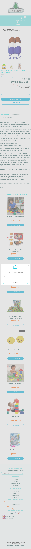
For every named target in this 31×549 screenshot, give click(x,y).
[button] (8, 547)
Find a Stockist (15, 485)
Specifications (15, 114)
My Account (15, 479)
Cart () (25, 19)
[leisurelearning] (15, 7)
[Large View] (4, 66)
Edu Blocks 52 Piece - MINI (15, 216)
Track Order (16, 481)
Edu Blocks (15, 416)
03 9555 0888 (16, 504)
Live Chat (16, 509)
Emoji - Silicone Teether (15, 350)
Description (5, 114)
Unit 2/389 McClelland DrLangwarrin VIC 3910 (16, 502)
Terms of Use (15, 491)
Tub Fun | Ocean (15, 450)
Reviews (4, 117)
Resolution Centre (15, 483)
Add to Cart (14, 99)
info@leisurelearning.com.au (17, 506)
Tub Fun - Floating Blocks (16, 383)
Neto (22, 545)
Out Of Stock (15, 325)
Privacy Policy (15, 493)
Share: (3, 77)
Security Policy (15, 497)
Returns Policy (15, 495)
